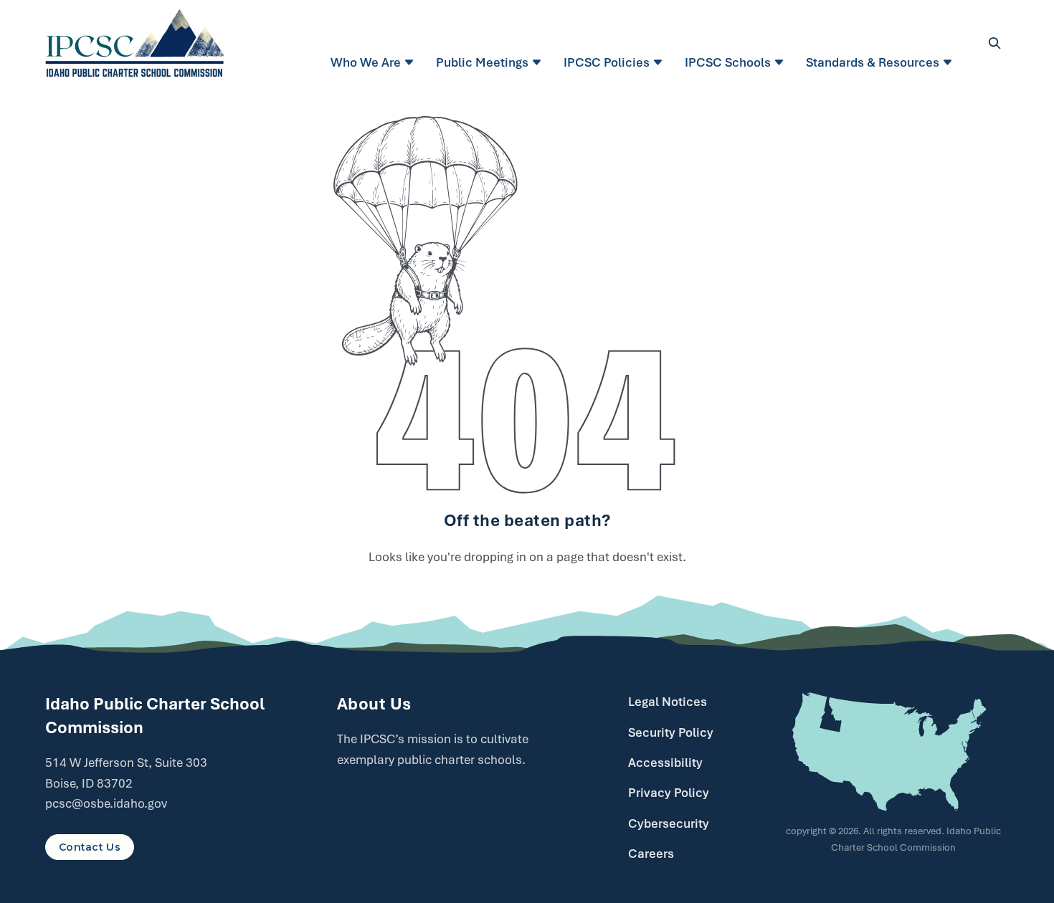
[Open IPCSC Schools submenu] (781, 62)
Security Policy (670, 732)
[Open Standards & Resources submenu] (949, 62)
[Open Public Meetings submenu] (538, 62)
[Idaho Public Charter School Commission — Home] (135, 43)
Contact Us (89, 847)
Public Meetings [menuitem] (482, 62)
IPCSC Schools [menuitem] (728, 62)
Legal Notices (667, 702)
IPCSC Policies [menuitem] (607, 62)
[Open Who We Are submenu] (411, 62)
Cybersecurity (668, 823)
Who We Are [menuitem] (366, 62)
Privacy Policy (668, 793)
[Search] (994, 43)
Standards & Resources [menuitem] (872, 62)
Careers (651, 853)
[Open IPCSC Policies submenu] (660, 62)
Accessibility (665, 762)
